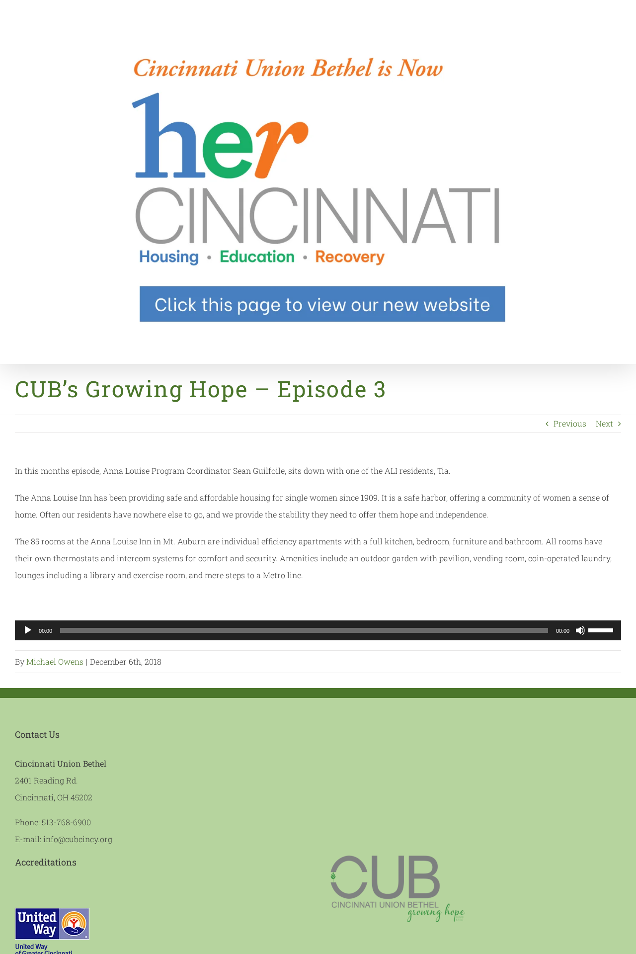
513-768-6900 (66, 822)
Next (604, 423)
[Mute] (580, 630)
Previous (570, 423)
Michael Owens (54, 661)
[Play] (28, 630)
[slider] (602, 629)
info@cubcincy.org (77, 839)
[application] (318, 630)
